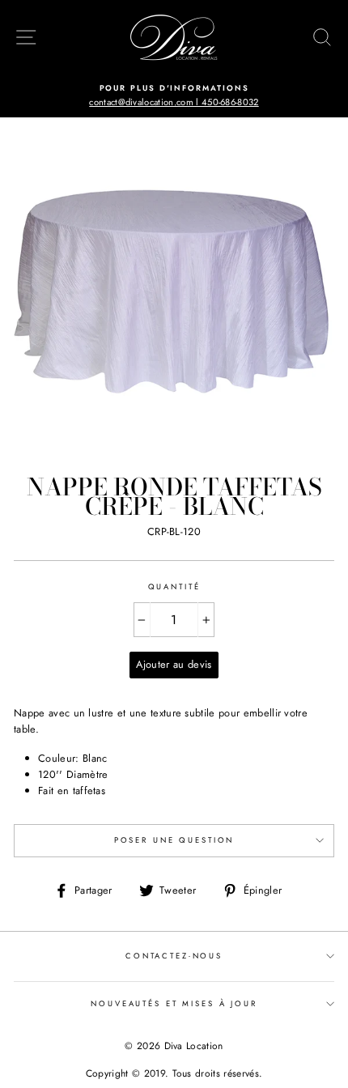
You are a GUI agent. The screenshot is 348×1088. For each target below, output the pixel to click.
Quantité (174, 587)
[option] (174, 96)
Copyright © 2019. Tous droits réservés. (174, 1073)
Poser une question (174, 840)
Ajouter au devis (173, 664)
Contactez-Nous (174, 956)
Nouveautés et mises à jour (174, 1003)
